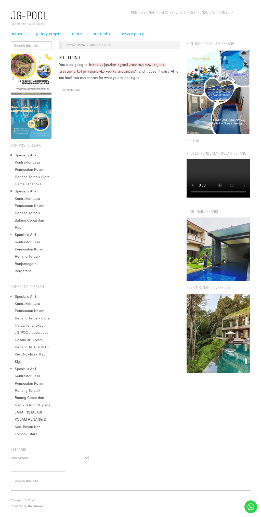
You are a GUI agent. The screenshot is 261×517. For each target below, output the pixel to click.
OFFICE (77, 33)
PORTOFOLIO (101, 33)
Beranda (18, 33)
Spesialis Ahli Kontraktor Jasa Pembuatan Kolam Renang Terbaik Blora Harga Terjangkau (32, 169)
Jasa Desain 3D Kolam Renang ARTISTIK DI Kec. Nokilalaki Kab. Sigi (32, 347)
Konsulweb (36, 506)
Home (80, 45)
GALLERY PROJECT (48, 33)
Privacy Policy (132, 33)
